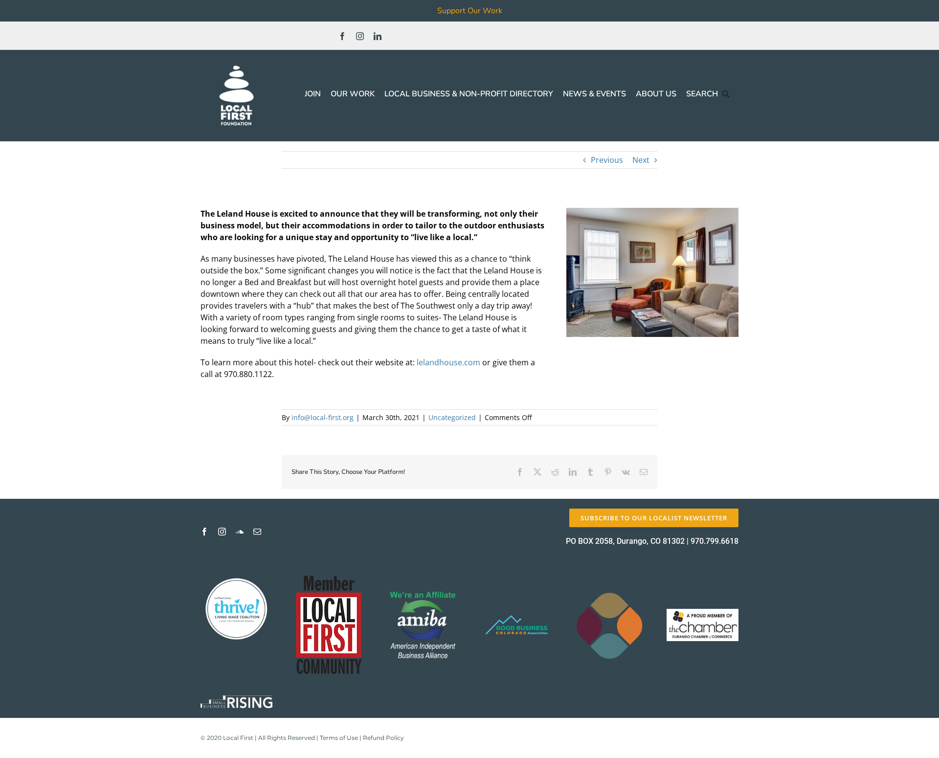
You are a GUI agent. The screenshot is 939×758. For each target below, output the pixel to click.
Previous (607, 160)
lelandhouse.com (448, 362)
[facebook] (342, 36)
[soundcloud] (240, 531)
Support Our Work (469, 10)
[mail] (257, 531)
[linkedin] (377, 36)
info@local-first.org (322, 417)
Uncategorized (452, 417)
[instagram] (360, 36)
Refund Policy (383, 737)
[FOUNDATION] (236, 63)
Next (640, 160)
